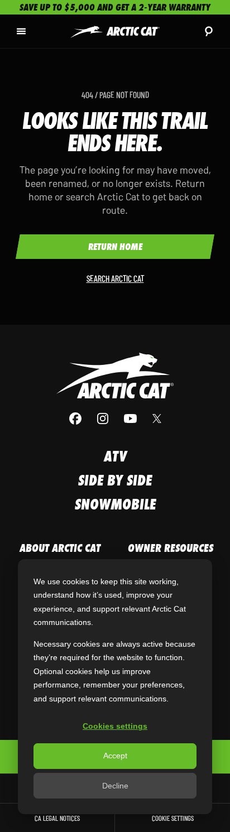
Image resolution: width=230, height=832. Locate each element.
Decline (115, 785)
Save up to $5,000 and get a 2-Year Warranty (115, 7)
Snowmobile (115, 504)
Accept (115, 755)
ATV (115, 456)
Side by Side (115, 480)
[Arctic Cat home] (115, 31)
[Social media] (115, 418)
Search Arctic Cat (115, 278)
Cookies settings (115, 726)
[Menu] (21, 31)
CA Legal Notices (57, 818)
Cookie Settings (173, 818)
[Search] (209, 31)
